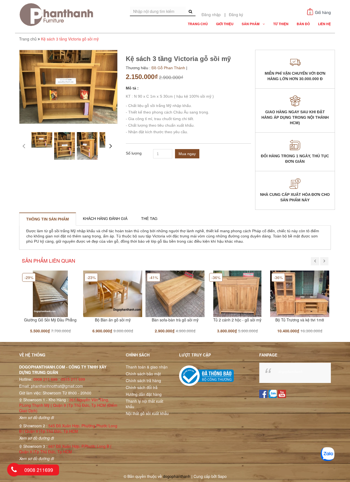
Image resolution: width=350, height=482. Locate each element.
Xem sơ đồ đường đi (36, 417)
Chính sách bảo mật (143, 373)
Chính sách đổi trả (142, 387)
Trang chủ (28, 39)
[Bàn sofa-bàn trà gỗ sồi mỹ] (175, 293)
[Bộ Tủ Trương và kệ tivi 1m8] (299, 293)
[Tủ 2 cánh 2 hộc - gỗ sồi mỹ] (237, 293)
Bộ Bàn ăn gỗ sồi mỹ (113, 320)
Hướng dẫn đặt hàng (144, 394)
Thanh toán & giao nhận (147, 367)
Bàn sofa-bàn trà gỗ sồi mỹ (175, 320)
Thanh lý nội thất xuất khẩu (144, 403)
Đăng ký (236, 14)
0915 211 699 (73, 379)
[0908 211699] (14, 470)
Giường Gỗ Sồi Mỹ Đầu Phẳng (50, 320)
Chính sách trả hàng (143, 380)
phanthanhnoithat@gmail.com (57, 386)
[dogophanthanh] (58, 14)
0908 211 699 (45, 379)
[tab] (47, 219)
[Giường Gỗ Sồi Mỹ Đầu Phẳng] (50, 293)
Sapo (222, 476)
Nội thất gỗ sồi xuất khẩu (147, 413)
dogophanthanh (290, 371)
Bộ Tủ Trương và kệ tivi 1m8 (299, 320)
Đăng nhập (211, 14)
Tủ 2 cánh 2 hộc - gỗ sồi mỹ (237, 320)
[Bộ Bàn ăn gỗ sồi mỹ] (112, 293)
